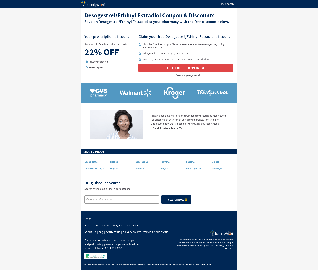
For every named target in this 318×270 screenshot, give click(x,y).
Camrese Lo (142, 161)
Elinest (215, 161)
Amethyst (216, 168)
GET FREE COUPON (183, 67)
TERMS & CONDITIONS (155, 232)
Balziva (114, 161)
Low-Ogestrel (193, 168)
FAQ (101, 232)
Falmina (165, 161)
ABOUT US (90, 232)
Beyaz (164, 168)
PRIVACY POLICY (132, 232)
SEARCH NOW (176, 199)
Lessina (190, 161)
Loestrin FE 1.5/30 (95, 168)
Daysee (114, 168)
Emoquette (91, 161)
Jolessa (139, 168)
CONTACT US (113, 232)
